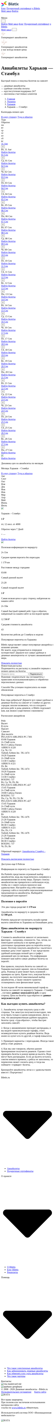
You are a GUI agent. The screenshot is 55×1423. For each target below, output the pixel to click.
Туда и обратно (25, 117)
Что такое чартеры (16, 1376)
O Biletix (11, 1267)
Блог (3, 8)
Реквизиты (12, 1272)
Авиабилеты (13, 1168)
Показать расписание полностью (17, 859)
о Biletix (36, 8)
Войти (15, 11)
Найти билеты (8, 152)
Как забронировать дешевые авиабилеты (27, 1371)
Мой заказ (6, 11)
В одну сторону (9, 117)
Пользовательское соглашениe (16, 1392)
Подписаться (36, 674)
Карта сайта (40, 1392)
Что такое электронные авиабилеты (25, 1368)
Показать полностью (11, 663)
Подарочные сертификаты (20, 1171)
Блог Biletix (12, 1269)
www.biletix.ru (19, 1407)
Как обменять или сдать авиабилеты (25, 1373)
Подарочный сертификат (19, 8)
